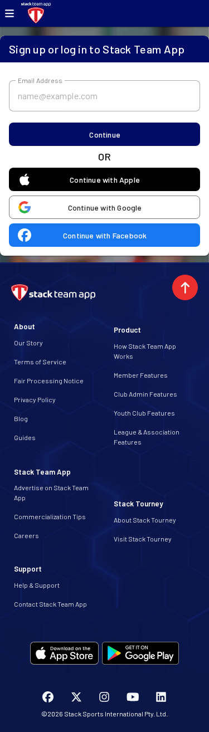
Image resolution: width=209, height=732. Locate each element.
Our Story (28, 343)
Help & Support (37, 585)
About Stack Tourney (145, 520)
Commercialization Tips (50, 516)
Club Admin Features (145, 394)
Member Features (141, 375)
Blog (21, 418)
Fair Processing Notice (49, 380)
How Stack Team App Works (145, 351)
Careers (26, 535)
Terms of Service (40, 361)
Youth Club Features (144, 413)
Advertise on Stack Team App (51, 492)
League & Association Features (146, 437)
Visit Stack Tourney (143, 539)
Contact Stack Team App (50, 604)
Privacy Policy (35, 399)
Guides (25, 437)
